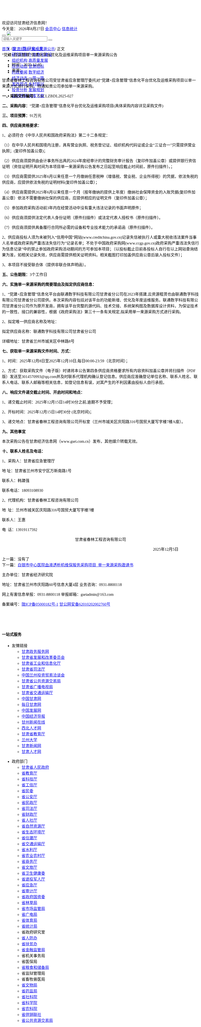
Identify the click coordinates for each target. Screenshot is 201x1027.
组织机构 (19, 60)
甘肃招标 (20, 49)
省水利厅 (29, 850)
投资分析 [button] (19, 90)
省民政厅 (29, 803)
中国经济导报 (33, 716)
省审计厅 (29, 891)
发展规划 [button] (36, 90)
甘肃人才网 (31, 752)
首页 (6, 49)
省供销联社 (31, 1015)
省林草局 (29, 903)
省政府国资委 (33, 897)
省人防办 (29, 938)
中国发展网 (31, 710)
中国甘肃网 (31, 699)
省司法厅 (29, 808)
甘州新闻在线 (33, 722)
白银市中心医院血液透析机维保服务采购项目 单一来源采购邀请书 (75, 565)
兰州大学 (29, 740)
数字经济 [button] (36, 72)
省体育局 (29, 920)
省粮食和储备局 (35, 967)
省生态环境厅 (33, 832)
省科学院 (29, 1003)
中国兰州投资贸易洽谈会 (43, 675)
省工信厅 (29, 785)
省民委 (27, 791)
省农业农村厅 (33, 856)
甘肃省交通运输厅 (37, 693)
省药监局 (29, 991)
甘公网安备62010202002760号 (84, 604)
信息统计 (69, 29)
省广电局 (29, 914)
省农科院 (29, 1009)
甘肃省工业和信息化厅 (41, 663)
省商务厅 (29, 861)
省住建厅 (29, 838)
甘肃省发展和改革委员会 (43, 657)
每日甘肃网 (31, 704)
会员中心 (53, 29)
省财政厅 (29, 814)
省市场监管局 (33, 909)
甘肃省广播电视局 (37, 687)
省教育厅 (29, 773)
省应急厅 (29, 885)
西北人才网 (31, 728)
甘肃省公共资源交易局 (41, 681)
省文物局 (29, 985)
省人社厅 (29, 820)
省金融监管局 (33, 950)
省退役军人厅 (33, 879)
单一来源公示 (43, 49)
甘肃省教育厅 (33, 734)
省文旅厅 (29, 867)
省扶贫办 (29, 944)
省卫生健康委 (33, 873)
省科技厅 (29, 779)
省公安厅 (29, 797)
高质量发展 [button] (38, 60)
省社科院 (29, 997)
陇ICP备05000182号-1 (40, 604)
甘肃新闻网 (31, 746)
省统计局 (29, 926)
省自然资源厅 (33, 826)
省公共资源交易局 (37, 1020)
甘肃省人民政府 (35, 767)
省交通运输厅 (33, 844)
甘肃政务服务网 (35, 652)
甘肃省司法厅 (33, 669)
